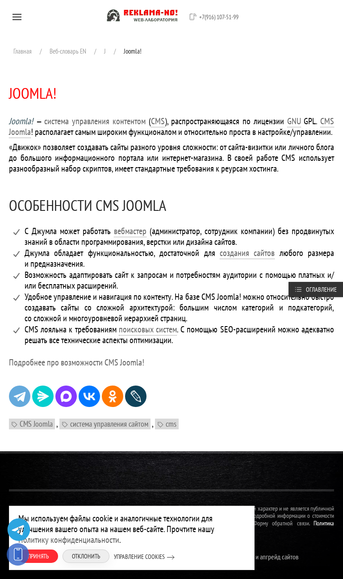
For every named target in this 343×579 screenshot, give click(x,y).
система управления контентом (94, 121)
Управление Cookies (139, 557)
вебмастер (130, 231)
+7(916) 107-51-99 (218, 17)
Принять (38, 556)
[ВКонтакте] (89, 396)
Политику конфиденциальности (68, 539)
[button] (17, 17)
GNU (294, 121)
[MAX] (66, 396)
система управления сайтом (109, 424)
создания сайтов (247, 253)
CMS (158, 121)
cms (171, 424)
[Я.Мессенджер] (43, 396)
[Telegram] (19, 396)
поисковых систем (148, 329)
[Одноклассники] (112, 396)
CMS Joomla (36, 424)
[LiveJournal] (135, 396)
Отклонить (86, 556)
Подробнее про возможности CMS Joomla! (76, 362)
